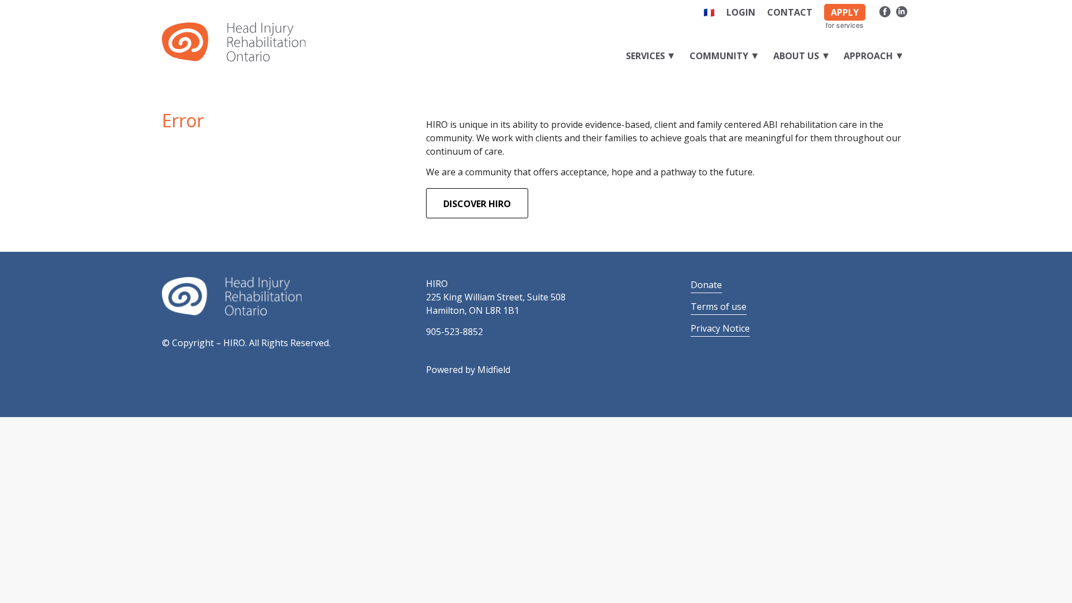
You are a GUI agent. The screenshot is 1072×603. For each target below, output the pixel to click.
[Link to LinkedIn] (901, 10)
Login (740, 12)
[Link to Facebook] (885, 10)
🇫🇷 (709, 12)
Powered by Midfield (468, 369)
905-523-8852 (454, 332)
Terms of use (718, 306)
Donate (706, 285)
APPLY (845, 12)
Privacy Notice (720, 328)
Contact (789, 12)
